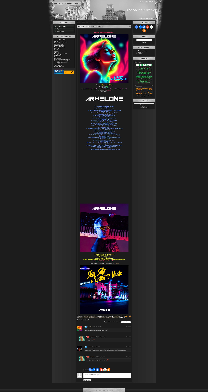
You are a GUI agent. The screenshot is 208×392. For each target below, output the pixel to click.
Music (55, 52)
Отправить (87, 380)
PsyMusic (56, 55)
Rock (55, 56)
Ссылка (117, 263)
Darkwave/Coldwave (59, 42)
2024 (83, 22)
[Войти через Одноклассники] (108, 369)
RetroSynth (108, 317)
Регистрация (67, 3)
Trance (56, 63)
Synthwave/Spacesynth (60, 62)
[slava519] (79, 328)
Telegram (140, 53)
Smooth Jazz (57, 58)
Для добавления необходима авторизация (144, 95)
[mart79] (79, 348)
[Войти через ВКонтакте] (93, 369)
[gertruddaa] (81, 338)
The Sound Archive (142, 51)
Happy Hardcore (58, 45)
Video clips (57, 65)
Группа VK (140, 52)
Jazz (55, 49)
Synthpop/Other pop (59, 61)
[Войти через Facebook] (97, 369)
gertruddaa (117, 316)
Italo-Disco (57, 48)
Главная (79, 22)
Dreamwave (115, 317)
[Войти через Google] (105, 369)
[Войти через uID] (90, 369)
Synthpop (95, 317)
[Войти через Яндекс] (101, 369)
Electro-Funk (57, 44)
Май (87, 22)
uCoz (111, 390)
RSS (154, 18)
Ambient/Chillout (58, 39)
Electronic (79, 317)
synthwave (85, 317)
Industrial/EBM (58, 47)
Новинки (57, 3)
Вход (77, 3)
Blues (55, 41)
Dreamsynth (102, 317)
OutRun (91, 317)
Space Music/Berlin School (61, 59)
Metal (55, 51)
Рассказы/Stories (58, 66)
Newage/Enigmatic (59, 54)
